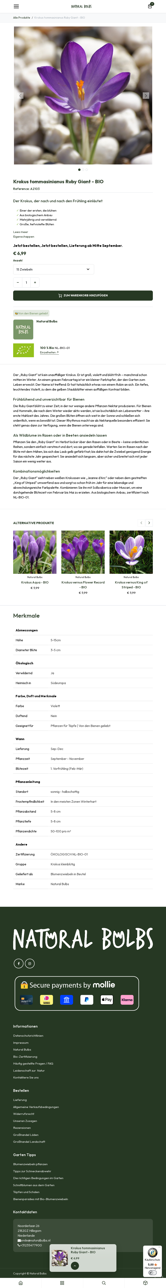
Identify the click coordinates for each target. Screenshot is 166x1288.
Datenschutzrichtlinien (28, 1035)
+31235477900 (31, 1245)
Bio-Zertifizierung (25, 1056)
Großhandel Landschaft (29, 1142)
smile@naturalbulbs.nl (35, 1240)
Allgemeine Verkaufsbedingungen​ (36, 1107)
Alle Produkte (21, 17)
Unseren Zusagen (25, 1121)
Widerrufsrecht (23, 1114)
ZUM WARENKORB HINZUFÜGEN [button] (86, 295)
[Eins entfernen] (17, 282)
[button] (20, 95)
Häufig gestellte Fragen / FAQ (33, 1063)
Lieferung (20, 1100)
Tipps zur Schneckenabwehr (32, 1171)
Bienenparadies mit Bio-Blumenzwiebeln (40, 1199)
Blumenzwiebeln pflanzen (30, 1164)
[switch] (153, 1272)
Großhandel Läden (25, 1135)
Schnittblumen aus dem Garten (33, 1185)
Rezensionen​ (22, 1128)
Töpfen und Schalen (26, 1192)
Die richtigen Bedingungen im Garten (38, 1178)
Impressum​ (21, 1043)
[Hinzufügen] (35, 282)
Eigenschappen (23, 236)
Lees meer (20, 232)
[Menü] (159, 1248)
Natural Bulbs (22, 1049)
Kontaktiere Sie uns (26, 1077)
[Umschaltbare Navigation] (16, 6)
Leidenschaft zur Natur (29, 1070)
